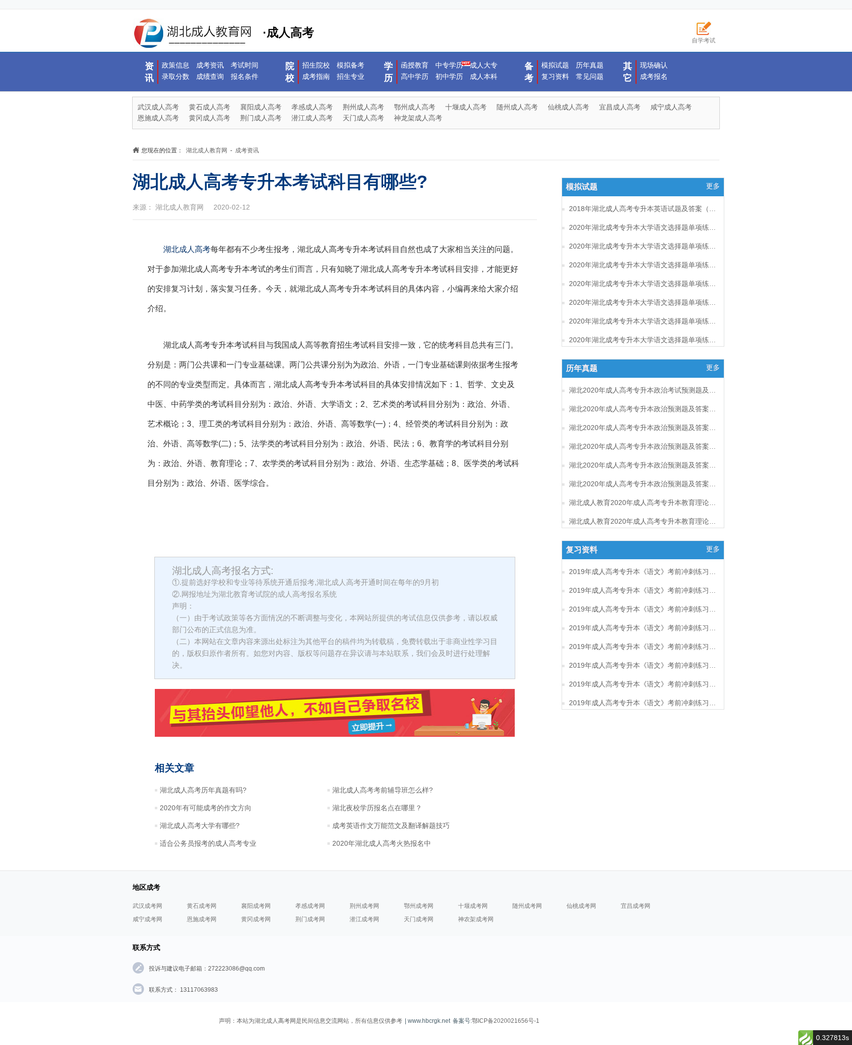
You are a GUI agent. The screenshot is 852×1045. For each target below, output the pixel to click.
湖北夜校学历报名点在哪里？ (377, 808)
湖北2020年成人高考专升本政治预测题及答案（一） (643, 484)
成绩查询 (210, 76)
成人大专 (483, 65)
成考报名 (654, 76)
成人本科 (483, 76)
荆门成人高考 (261, 118)
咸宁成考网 (147, 919)
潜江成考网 (364, 919)
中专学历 (449, 65)
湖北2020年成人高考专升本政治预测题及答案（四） (643, 428)
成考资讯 (210, 65)
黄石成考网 (201, 905)
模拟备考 (350, 65)
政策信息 (175, 65)
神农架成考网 (476, 919)
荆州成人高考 (363, 107)
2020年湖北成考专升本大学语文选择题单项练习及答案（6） (643, 265)
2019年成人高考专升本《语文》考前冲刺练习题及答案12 (643, 665)
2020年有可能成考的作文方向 (205, 808)
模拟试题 (555, 65)
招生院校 (316, 65)
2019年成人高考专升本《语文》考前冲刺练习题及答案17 (643, 572)
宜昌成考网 (635, 905)
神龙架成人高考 (418, 118)
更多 (713, 186)
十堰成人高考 (466, 107)
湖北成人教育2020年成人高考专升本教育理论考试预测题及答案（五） (643, 521)
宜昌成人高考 (619, 107)
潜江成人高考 (312, 118)
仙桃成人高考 (568, 107)
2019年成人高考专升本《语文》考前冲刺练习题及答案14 (643, 628)
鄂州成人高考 (414, 107)
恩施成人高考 (158, 118)
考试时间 (244, 65)
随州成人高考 (517, 107)
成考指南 (316, 76)
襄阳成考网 (256, 905)
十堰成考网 (473, 905)
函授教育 (414, 65)
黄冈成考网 (256, 919)
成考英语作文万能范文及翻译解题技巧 (391, 825)
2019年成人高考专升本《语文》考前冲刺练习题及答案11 (643, 684)
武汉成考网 (147, 905)
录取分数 (175, 76)
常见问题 (590, 76)
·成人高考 (288, 32)
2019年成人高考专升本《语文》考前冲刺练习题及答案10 (643, 703)
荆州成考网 (364, 905)
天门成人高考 (363, 118)
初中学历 (449, 76)
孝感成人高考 (312, 107)
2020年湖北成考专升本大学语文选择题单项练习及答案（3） (643, 321)
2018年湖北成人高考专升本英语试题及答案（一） (643, 209)
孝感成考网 (310, 905)
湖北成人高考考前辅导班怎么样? (382, 790)
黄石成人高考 (209, 107)
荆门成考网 (310, 919)
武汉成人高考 (158, 107)
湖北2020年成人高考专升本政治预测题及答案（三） (643, 446)
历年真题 (590, 65)
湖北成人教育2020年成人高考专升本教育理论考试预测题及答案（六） (643, 502)
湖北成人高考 (187, 249)
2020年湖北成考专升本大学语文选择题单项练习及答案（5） (643, 284)
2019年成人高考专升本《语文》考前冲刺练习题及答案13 (643, 646)
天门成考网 (418, 919)
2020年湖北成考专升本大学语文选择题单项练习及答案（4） (643, 302)
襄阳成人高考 (261, 107)
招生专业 (350, 76)
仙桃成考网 (581, 905)
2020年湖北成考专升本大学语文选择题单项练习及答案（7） (643, 246)
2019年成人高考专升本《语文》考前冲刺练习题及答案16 (643, 590)
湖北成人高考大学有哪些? (200, 825)
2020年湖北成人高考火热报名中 (381, 843)
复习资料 (555, 76)
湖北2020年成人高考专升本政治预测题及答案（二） (643, 465)
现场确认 (654, 65)
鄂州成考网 (418, 905)
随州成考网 (527, 905)
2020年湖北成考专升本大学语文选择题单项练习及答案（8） (643, 227)
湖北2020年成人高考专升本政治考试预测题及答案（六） (643, 390)
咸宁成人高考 (671, 107)
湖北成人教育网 (206, 150)
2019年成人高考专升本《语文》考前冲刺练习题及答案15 (643, 609)
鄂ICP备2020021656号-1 (505, 1020)
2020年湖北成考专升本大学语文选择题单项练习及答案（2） (643, 340)
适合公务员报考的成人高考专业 (208, 843)
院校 (289, 72)
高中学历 (414, 76)
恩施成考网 (201, 919)
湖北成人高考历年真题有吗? (203, 790)
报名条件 (244, 76)
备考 (529, 72)
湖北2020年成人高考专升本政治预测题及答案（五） (643, 409)
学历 (388, 72)
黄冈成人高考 (209, 118)
